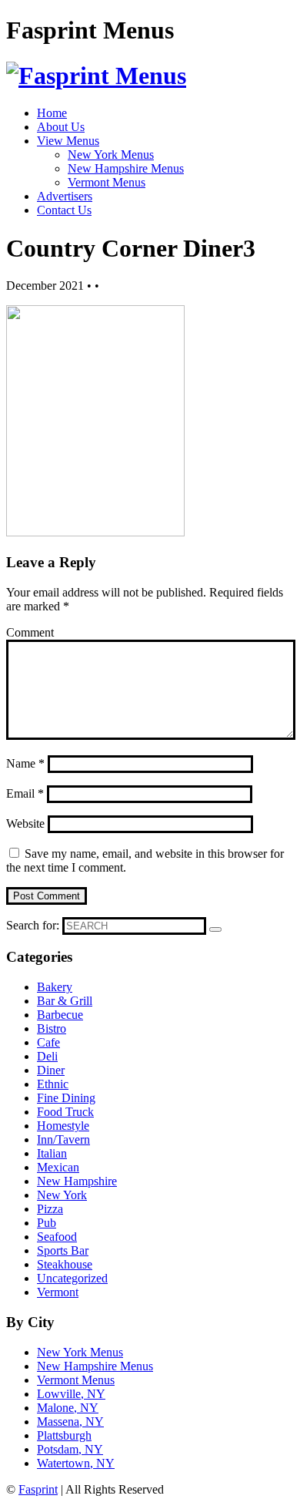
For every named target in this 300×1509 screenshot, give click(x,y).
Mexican (58, 1167)
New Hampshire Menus (126, 168)
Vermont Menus (106, 182)
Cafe (48, 1042)
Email (25, 793)
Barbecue (60, 1014)
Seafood (57, 1236)
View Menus (68, 140)
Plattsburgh (64, 1435)
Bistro (51, 1028)
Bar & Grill (64, 1000)
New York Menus (111, 154)
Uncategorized (72, 1278)
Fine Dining (66, 1097)
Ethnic (52, 1084)
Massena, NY (70, 1421)
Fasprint (38, 1489)
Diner (51, 1070)
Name (25, 763)
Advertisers (64, 196)
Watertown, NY (76, 1463)
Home (52, 112)
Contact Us (64, 210)
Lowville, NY (71, 1393)
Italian (52, 1153)
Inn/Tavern (63, 1139)
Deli (47, 1056)
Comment (30, 632)
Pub (46, 1222)
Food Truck (65, 1111)
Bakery (54, 986)
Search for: (32, 925)
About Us (61, 126)
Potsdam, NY (70, 1449)
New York (62, 1194)
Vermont (57, 1292)
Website (25, 823)
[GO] (215, 929)
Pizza (50, 1208)
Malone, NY (67, 1407)
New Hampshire (77, 1181)
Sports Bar (62, 1250)
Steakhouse (64, 1264)
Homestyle (63, 1125)
